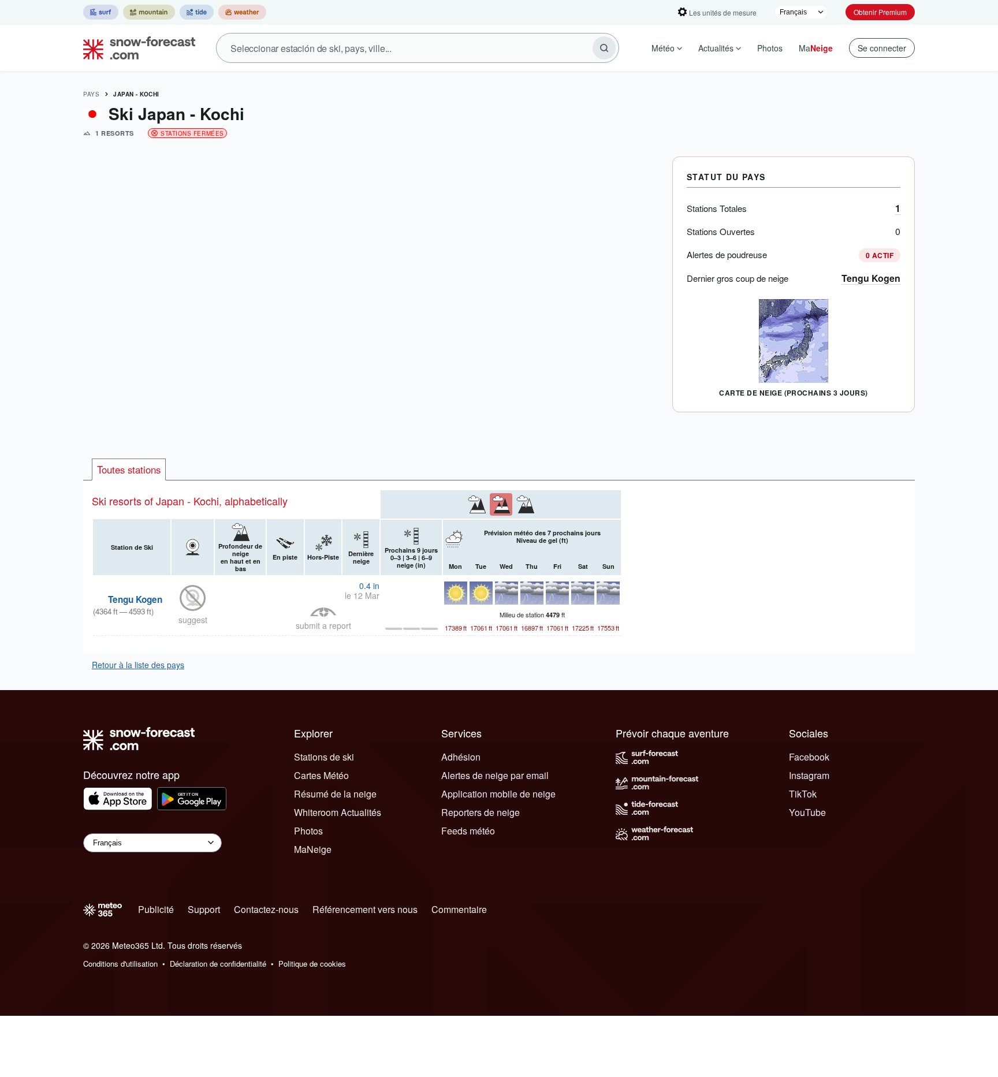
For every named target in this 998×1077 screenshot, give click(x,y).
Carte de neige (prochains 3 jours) (793, 392)
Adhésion (461, 756)
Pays (91, 94)
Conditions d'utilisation (120, 963)
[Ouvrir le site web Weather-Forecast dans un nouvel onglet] (242, 12)
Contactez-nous (266, 909)
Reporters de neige (480, 812)
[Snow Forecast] (135, 47)
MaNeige (313, 849)
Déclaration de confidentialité (218, 963)
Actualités (715, 48)
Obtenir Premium (880, 12)
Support (204, 909)
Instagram (809, 775)
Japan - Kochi (136, 94)
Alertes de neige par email (495, 775)
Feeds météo (468, 830)
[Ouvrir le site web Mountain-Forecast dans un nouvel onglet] (149, 12)
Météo (663, 48)
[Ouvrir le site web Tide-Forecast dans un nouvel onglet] (197, 12)
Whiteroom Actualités (337, 812)
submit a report (323, 625)
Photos (770, 48)
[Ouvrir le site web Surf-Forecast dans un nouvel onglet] (100, 12)
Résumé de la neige (335, 793)
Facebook (809, 756)
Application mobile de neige (498, 793)
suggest (192, 619)
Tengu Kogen (870, 278)
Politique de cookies (312, 963)
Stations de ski (324, 756)
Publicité (156, 909)
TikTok (803, 793)
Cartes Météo (321, 775)
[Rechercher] (604, 47)
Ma (816, 48)
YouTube (807, 812)
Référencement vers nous (365, 909)
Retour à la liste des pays (138, 664)
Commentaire (459, 909)
